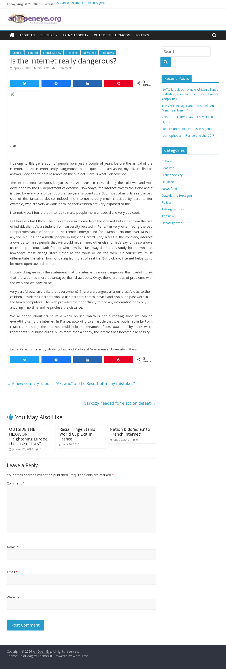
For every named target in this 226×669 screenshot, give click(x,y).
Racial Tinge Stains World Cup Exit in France (77, 434)
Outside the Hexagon (112, 35)
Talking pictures (173, 209)
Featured (32, 53)
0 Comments (64, 68)
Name (13, 547)
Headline (72, 53)
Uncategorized (172, 223)
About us (27, 35)
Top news (108, 53)
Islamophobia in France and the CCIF (188, 135)
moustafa (44, 68)
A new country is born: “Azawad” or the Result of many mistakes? (71, 383)
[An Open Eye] (12, 35)
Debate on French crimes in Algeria (80, 4)
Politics (142, 35)
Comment (15, 483)
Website (13, 597)
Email (12, 572)
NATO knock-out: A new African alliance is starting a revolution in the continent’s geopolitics (190, 94)
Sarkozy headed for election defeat (120, 403)
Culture (47, 35)
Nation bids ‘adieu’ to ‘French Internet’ (130, 432)
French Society (76, 35)
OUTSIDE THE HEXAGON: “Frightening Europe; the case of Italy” (28, 436)
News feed (89, 53)
